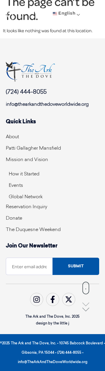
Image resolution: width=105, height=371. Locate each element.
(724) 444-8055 (26, 92)
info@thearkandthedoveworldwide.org (47, 104)
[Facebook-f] (52, 299)
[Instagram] (36, 299)
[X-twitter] (68, 299)
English (66, 13)
